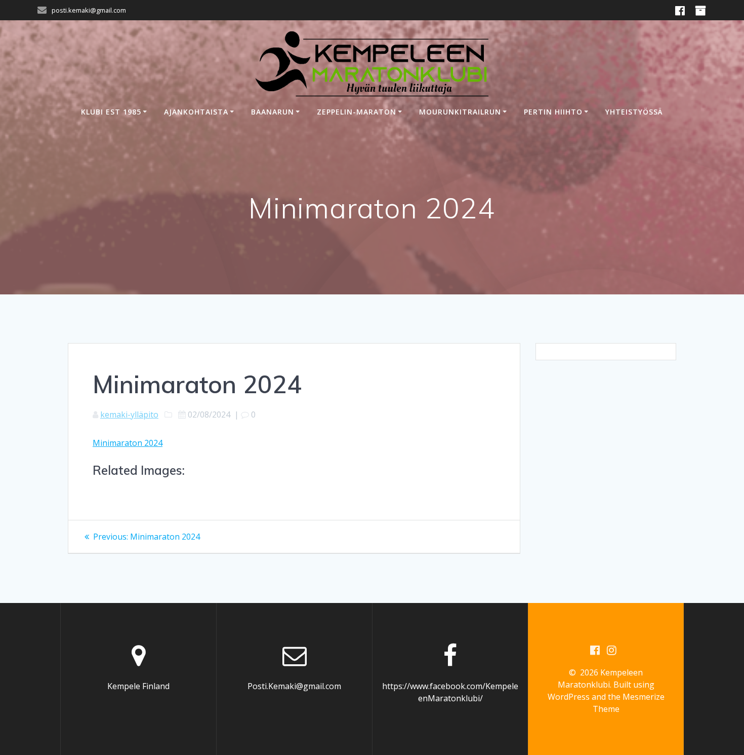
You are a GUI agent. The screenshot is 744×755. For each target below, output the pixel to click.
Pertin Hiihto (553, 112)
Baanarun (272, 112)
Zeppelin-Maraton (356, 112)
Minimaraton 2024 (127, 442)
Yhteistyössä (634, 112)
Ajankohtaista (196, 112)
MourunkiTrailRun (460, 112)
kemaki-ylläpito (129, 414)
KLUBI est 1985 (111, 112)
